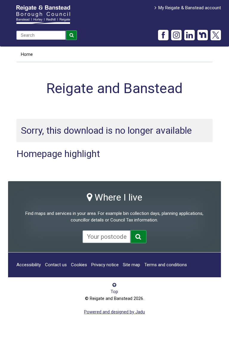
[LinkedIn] (189, 35)
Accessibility (28, 264)
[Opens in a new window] (138, 236)
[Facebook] (163, 35)
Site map (131, 264)
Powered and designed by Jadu (114, 312)
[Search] (71, 35)
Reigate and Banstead (43, 14)
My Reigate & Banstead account (189, 7)
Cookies (79, 264)
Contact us (56, 264)
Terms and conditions (165, 264)
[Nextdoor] (202, 35)
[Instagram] (176, 35)
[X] (216, 35)
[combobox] (41, 35)
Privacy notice (105, 264)
